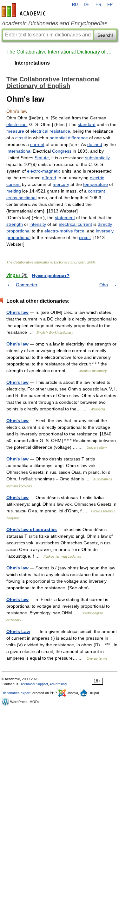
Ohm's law (17, 312)
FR (110, 5)
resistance (60, 131)
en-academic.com (24, 10)
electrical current (75, 224)
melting (13, 190)
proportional (18, 230)
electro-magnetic (44, 171)
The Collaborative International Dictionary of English (59, 51)
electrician (16, 124)
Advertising (58, 684)
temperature (95, 184)
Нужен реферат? (50, 275)
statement (65, 217)
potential (58, 137)
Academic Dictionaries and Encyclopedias (55, 23)
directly (105, 224)
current (37, 144)
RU (75, 5)
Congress (61, 151)
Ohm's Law (18, 631)
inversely (105, 230)
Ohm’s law (17, 497)
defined (94, 144)
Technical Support (34, 684)
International (18, 151)
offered (49, 177)
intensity (38, 224)
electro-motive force (64, 230)
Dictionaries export (16, 693)
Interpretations (32, 63)
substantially (97, 157)
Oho (103, 284)
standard (87, 124)
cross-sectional (21, 197)
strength (14, 224)
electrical (39, 131)
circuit (21, 137)
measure (15, 131)
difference (78, 137)
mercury (61, 184)
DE (86, 5)
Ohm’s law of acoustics (31, 529)
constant (96, 190)
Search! (105, 35)
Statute (42, 157)
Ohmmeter (26, 284)
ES (98, 5)
